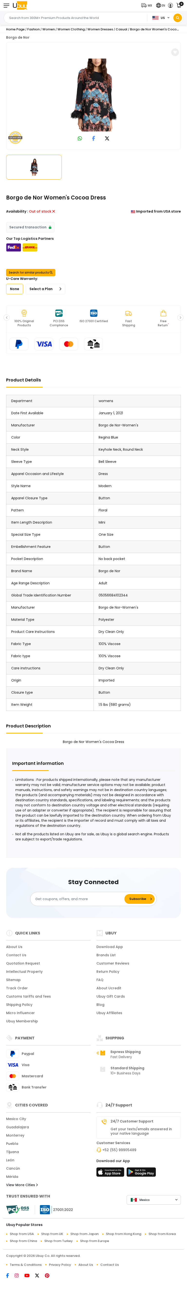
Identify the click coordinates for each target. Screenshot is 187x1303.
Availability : (17, 211)
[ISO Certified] (54, 1209)
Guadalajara (17, 1127)
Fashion (33, 29)
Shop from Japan (84, 1234)
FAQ (99, 979)
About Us (14, 946)
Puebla (12, 1143)
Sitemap (13, 979)
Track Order (17, 988)
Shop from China (23, 1241)
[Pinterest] (49, 1276)
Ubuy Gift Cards (110, 996)
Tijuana (12, 1151)
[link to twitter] (107, 139)
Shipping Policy (19, 1004)
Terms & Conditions (26, 1264)
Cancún (13, 1168)
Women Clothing (71, 29)
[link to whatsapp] (80, 139)
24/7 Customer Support (132, 1121)
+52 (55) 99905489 (119, 1150)
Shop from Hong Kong (123, 1234)
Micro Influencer (20, 1012)
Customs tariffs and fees (28, 996)
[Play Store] (141, 1173)
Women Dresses (100, 29)
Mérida (12, 1176)
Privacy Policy (60, 1264)
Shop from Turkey (58, 1241)
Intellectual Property (24, 971)
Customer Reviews (112, 963)
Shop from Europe (94, 1241)
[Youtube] (29, 1276)
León (10, 1160)
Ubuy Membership (22, 1021)
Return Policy (107, 971)
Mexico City (16, 1118)
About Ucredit (108, 988)
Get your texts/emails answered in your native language (141, 1131)
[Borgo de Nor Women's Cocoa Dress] (93, 95)
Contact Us (16, 955)
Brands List (106, 955)
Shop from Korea (162, 1234)
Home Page (15, 29)
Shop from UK (52, 1234)
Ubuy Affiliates (109, 1012)
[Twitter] (40, 1276)
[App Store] (111, 1173)
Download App (109, 946)
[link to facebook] (93, 139)
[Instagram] (19, 1276)
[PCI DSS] (17, 1209)
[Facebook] (10, 1276)
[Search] (177, 18)
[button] (147, 5)
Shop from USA (22, 1234)
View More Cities (21, 1184)
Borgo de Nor (17, 37)
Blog (100, 1004)
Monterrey (15, 1135)
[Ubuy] (20, 5)
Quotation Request (23, 963)
